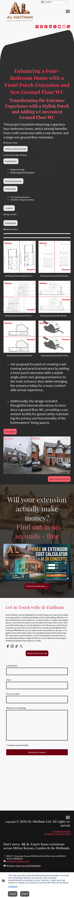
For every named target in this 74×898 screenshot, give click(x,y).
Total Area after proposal (15, 149)
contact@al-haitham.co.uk (17, 861)
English (48, 2)
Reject (25, 894)
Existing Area (10, 223)
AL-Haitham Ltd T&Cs (61, 831)
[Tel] (68, 26)
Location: (9, 208)
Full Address (12, 665)
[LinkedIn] (50, 26)
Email (8, 679)
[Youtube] (59, 26)
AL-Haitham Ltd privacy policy (58, 834)
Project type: (10, 189)
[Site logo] (19, 11)
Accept (12, 894)
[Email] (63, 26)
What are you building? (16, 708)
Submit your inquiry (37, 752)
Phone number (13, 694)
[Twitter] (54, 26)
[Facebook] (37, 26)
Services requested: (13, 181)
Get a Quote (10, 431)
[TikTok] (45, 26)
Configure (13, 886)
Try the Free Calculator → (37, 586)
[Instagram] (41, 26)
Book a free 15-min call (59, 479)
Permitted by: (11, 161)
